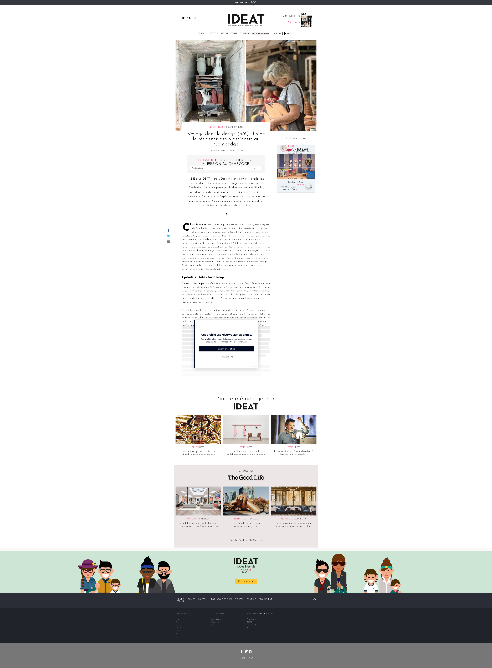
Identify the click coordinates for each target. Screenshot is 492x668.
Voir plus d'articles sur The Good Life (246, 540)
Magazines (215, 622)
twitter (183, 18)
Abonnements (216, 619)
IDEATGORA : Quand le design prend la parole (291, 163)
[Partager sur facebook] (168, 230)
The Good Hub (252, 625)
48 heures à (252, 519)
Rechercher (195, 18)
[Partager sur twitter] (168, 236)
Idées (220, 127)
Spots (177, 631)
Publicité (239, 599)
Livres (213, 625)
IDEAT (253, 2)
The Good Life (241, 2)
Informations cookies (220, 599)
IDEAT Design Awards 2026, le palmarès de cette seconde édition (299, 151)
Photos (178, 637)
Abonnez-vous (246, 581)
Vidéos (290, 33)
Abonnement (265, 599)
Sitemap (180, 601)
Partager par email (168, 241)
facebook (187, 18)
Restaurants (300, 519)
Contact (251, 599)
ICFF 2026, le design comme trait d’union (289, 188)
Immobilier (204, 519)
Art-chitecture (229, 34)
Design (202, 34)
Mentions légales (186, 599)
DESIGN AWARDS (260, 34)
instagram (190, 18)
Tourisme (245, 34)
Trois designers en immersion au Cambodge (225, 162)
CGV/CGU (202, 599)
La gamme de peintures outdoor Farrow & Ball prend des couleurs (298, 176)
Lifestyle (213, 34)
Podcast (278, 33)
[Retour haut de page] (314, 599)
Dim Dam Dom (252, 628)
